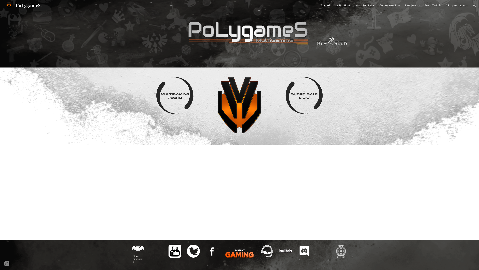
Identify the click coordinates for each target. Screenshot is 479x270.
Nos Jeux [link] (410, 5)
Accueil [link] (325, 5)
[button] (474, 5)
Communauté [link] (387, 5)
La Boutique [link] (342, 5)
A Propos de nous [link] (457, 5)
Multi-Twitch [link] (433, 5)
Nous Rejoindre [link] (365, 5)
